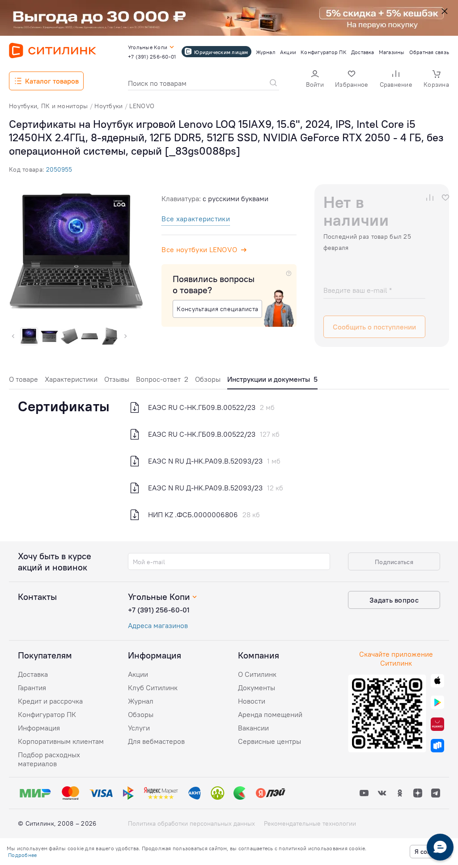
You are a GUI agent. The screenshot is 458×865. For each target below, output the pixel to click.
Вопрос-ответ (162, 379)
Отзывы (116, 379)
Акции (138, 674)
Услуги (139, 727)
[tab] (23, 381)
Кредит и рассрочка (50, 700)
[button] (315, 79)
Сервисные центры (269, 741)
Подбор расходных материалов (49, 759)
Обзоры (208, 379)
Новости (251, 700)
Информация (39, 727)
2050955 (59, 169)
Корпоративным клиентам (61, 741)
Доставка (33, 674)
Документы (256, 687)
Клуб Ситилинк (153, 687)
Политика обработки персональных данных (191, 823)
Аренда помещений (270, 714)
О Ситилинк (257, 674)
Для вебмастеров (156, 741)
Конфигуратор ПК (47, 714)
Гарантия (32, 687)
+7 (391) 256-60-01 (159, 609)
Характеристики (71, 379)
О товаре (23, 379)
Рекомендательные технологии (310, 823)
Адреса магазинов (158, 625)
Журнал (140, 700)
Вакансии (253, 727)
